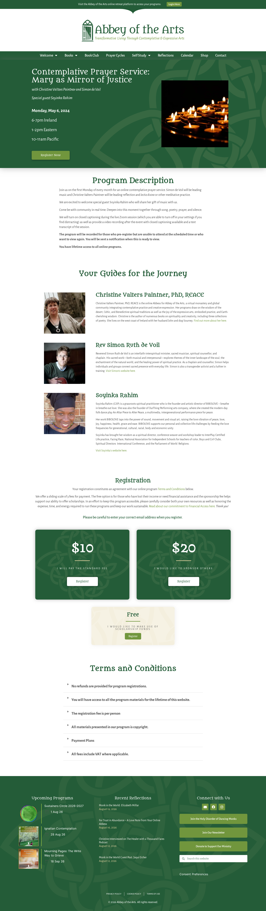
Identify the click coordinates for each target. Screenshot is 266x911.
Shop (204, 55)
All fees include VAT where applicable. (100, 754)
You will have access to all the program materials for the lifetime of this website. (130, 700)
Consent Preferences (194, 874)
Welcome (46, 55)
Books (69, 55)
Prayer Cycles (115, 55)
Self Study (139, 55)
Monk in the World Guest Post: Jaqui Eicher (123, 857)
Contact (220, 55)
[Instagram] (222, 807)
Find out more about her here (210, 320)
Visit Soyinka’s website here (111, 450)
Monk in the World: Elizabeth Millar (119, 805)
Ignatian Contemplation (60, 828)
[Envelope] (205, 807)
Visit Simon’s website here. (121, 370)
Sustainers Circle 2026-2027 (64, 806)
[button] (133, 688)
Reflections (166, 55)
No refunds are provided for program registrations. (109, 686)
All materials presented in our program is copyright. (109, 727)
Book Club (92, 55)
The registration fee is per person (95, 713)
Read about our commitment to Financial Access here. (182, 506)
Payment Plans (82, 740)
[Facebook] (213, 807)
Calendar (187, 55)
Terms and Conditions (171, 489)
